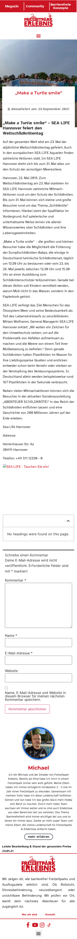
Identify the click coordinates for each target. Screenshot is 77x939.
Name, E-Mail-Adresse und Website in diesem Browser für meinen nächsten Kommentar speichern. (35, 696)
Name (11, 635)
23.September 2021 (53, 109)
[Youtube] (35, 925)
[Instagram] (42, 925)
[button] (38, 35)
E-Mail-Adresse (19, 653)
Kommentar (15, 580)
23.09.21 (7, 851)
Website (11, 670)
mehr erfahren (38, 837)
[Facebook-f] (28, 925)
